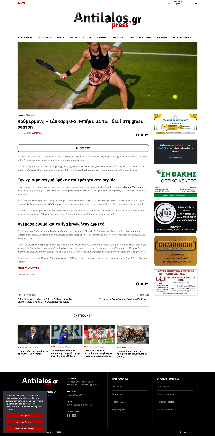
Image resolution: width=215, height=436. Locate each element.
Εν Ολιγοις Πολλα (182, 37)
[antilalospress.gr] (107, 20)
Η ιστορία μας (119, 402)
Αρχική (21, 115)
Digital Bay (193, 432)
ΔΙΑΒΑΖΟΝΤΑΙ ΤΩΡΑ (28, 268)
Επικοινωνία (118, 394)
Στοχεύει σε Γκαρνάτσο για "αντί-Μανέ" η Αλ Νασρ (124, 299)
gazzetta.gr (28, 274)
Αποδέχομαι (25, 415)
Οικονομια (117, 37)
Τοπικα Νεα (44, 37)
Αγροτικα (101, 37)
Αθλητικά (30, 115)
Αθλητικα (162, 37)
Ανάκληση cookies (166, 409)
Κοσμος (87, 37)
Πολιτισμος (145, 37)
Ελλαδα (73, 37)
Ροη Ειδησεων (25, 37)
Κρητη (60, 37)
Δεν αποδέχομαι (25, 422)
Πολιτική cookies (165, 402)
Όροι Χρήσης (163, 386)
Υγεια (131, 37)
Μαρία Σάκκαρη (132, 187)
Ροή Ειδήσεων (119, 409)
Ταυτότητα (117, 386)
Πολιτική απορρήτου (167, 394)
